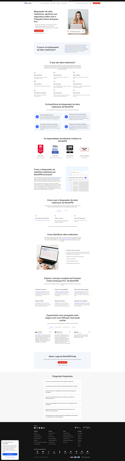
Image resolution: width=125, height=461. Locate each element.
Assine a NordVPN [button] (96, 3)
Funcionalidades (46, 3)
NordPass (82, 436)
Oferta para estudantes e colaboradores (40, 442)
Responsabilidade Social (53, 440)
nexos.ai (82, 445)
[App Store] (78, 427)
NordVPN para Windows (42, 220)
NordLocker (83, 438)
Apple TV (87, 453)
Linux (49, 453)
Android (54, 453)
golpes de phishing (72, 126)
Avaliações (36, 440)
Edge (76, 453)
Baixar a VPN (53, 3)
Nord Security (83, 433)
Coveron (82, 442)
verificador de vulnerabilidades (60, 291)
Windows (37, 453)
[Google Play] (87, 427)
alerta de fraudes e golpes (79, 291)
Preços (41, 3)
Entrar (76, 3)
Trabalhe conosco (40, 434)
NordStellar (83, 440)
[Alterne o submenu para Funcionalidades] (49, 3)
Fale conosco (65, 442)
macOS (43, 453)
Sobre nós (35, 433)
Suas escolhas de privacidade (68, 436)
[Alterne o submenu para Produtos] (88, 3)
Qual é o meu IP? (51, 436)
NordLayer (83, 434)
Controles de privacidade (10, 457)
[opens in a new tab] (35, 428)
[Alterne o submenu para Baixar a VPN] (55, 3)
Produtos (86, 3)
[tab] (59, 210)
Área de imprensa (51, 442)
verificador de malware (39, 291)
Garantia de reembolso (37, 436)
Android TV (82, 453)
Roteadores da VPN (37, 438)
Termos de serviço (69, 438)
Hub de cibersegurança (52, 438)
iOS (59, 453)
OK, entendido (10, 454)
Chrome (65, 453)
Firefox (71, 453)
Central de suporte (81, 3)
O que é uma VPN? (52, 433)
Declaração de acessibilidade (68, 440)
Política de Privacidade (69, 434)
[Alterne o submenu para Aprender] (60, 3)
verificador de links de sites (67, 238)
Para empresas (63, 3)
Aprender (58, 3)
